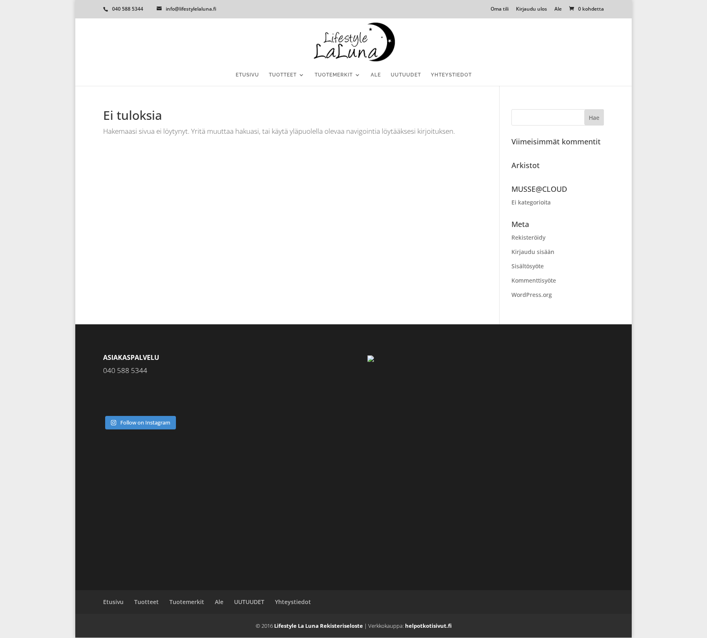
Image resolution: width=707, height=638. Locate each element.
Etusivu (247, 75)
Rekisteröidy (528, 237)
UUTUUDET (406, 75)
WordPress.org (531, 295)
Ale (558, 9)
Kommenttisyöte (533, 280)
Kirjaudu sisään (532, 252)
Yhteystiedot (451, 75)
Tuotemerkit (334, 75)
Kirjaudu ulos (531, 9)
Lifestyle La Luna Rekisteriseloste (318, 625)
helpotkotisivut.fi (428, 625)
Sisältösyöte (527, 266)
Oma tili (500, 9)
